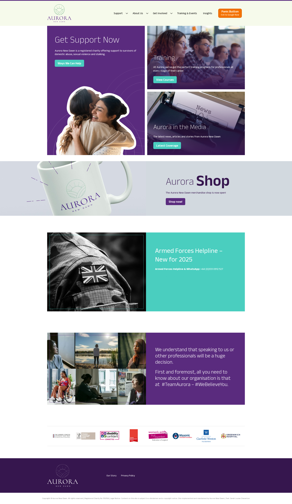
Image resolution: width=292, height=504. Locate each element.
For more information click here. (172, 276)
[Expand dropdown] (128, 13)
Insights (207, 13)
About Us (138, 13)
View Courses (165, 79)
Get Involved (160, 13)
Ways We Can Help (69, 63)
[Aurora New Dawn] (59, 13)
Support (118, 13)
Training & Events (187, 13)
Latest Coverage (167, 145)
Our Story (111, 475)
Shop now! (175, 201)
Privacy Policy (128, 475)
